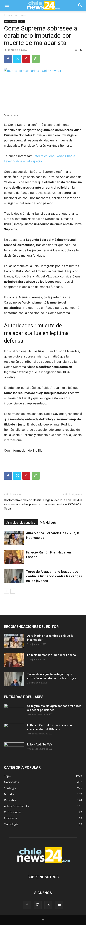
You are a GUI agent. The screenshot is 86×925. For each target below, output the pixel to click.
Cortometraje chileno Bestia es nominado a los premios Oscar (22, 504)
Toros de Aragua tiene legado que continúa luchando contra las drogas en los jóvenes (54, 576)
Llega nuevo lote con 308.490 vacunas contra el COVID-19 (62, 502)
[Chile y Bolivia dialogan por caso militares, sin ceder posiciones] (14, 711)
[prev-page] (6, 591)
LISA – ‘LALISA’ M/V (39, 744)
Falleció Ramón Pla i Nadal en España (51, 655)
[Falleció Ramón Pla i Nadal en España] (14, 557)
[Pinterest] (26, 59)
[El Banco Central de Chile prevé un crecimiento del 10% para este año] (14, 730)
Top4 (21, 21)
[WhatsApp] (36, 59)
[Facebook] (8, 59)
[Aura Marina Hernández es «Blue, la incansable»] (14, 538)
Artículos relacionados (20, 522)
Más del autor (49, 522)
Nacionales (20, 15)
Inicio (7, 15)
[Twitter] (17, 59)
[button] (6, 5)
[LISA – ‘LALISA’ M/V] (14, 749)
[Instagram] (38, 905)
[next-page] (12, 591)
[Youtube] (59, 905)
